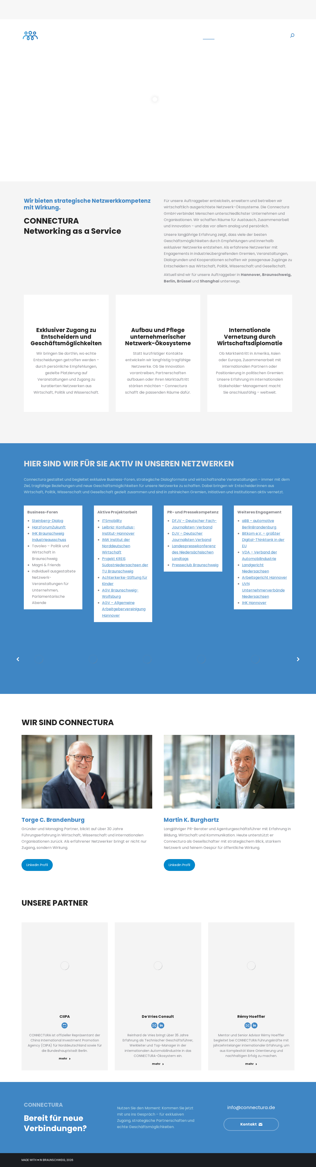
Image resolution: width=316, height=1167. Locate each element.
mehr (63, 1058)
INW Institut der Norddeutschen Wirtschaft (116, 546)
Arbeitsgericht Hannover (264, 577)
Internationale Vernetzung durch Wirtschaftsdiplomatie (249, 336)
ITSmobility (112, 520)
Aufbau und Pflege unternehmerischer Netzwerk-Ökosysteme (158, 336)
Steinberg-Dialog (47, 520)
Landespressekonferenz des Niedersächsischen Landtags (194, 552)
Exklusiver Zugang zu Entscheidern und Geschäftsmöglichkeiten (66, 336)
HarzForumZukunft (49, 527)
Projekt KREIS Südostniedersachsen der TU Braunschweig (125, 565)
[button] (18, 659)
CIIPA (64, 1016)
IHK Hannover (254, 602)
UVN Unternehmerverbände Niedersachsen (263, 590)
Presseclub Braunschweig (195, 565)
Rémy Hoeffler (251, 1016)
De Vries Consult (158, 1016)
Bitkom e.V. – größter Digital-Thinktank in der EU (263, 540)
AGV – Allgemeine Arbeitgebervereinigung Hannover (124, 609)
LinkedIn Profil (37, 865)
